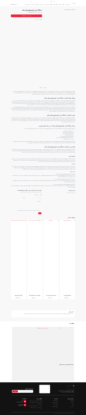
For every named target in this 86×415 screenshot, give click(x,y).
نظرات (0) (41, 87)
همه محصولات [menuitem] (60, 4)
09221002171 (13, 4)
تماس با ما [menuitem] (26, 4)
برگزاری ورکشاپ (55, 402)
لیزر (39, 19)
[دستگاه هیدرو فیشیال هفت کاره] (51, 257)
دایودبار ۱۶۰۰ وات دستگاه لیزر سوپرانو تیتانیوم (35, 405)
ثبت (39, 213)
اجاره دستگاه (56, 400)
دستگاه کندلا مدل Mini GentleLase (35, 295)
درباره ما (72, 406)
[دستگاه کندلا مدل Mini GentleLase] (35, 257)
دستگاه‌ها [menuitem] (54, 4)
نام (40, 197)
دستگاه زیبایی (37, 19)
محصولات (72, 400)
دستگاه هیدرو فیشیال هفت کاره (51, 295)
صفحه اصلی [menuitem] (66, 4)
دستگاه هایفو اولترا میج (67, 295)
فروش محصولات (55, 406)
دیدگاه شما (39, 201)
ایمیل (24, 197)
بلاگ (73, 404)
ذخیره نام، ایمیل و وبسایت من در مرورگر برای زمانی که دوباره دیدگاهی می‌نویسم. (28, 210)
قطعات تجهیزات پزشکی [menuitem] (47, 4)
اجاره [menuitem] (36, 4)
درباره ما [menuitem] (31, 4)
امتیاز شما (40, 195)
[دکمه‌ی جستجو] (31, 1)
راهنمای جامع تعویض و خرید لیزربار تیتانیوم (66, 364)
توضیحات (45, 87)
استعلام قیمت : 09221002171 (26, 15)
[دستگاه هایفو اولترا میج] (67, 257)
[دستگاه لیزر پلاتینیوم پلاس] (18, 257)
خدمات (72, 402)
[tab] (45, 88)
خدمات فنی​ (56, 404)
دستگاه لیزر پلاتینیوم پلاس (18, 295)
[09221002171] (17, 4)
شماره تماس (21, 404)
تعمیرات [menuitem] (40, 4)
